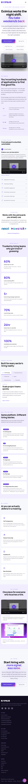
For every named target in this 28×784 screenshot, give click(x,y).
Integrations (3, 763)
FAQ (2, 768)
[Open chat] (24, 780)
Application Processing (6, 717)
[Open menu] (25, 2)
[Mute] (23, 66)
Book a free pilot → (8, 41)
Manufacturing (4, 752)
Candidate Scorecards (6, 724)
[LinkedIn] (2, 708)
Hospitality (3, 754)
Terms (6, 781)
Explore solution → (6, 400)
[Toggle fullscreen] (25, 66)
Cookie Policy (10, 781)
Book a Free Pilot (4, 770)
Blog (2, 766)
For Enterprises (4, 731)
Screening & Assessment (6, 722)
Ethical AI (19, 781)
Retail (2, 750)
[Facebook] (5, 708)
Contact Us (3, 772)
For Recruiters (4, 738)
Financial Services (5, 747)
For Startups (3, 736)
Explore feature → (5, 175)
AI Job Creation (4, 715)
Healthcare (3, 749)
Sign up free (21, 41)
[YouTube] (12, 708)
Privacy (2, 781)
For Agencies (4, 734)
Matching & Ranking (5, 718)
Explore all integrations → (14, 233)
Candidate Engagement (6, 720)
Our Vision (3, 761)
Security (14, 781)
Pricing (2, 765)
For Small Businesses (5, 733)
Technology (3, 745)
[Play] (3, 66)
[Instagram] (9, 708)
